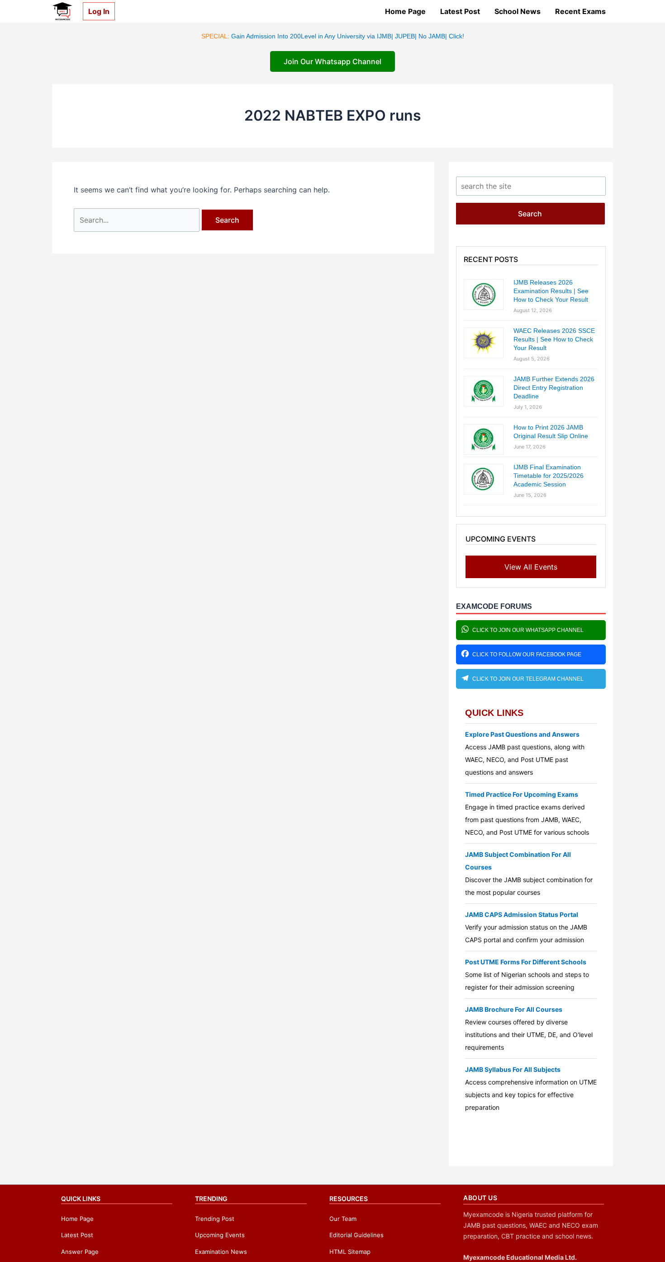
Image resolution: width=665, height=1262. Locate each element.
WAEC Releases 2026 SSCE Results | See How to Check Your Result (554, 339)
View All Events (530, 566)
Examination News (221, 1251)
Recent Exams (580, 11)
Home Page (405, 11)
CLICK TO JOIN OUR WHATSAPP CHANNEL (528, 630)
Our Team (342, 1218)
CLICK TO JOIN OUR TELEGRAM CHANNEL (528, 679)
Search (530, 213)
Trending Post (214, 1218)
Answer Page (80, 1251)
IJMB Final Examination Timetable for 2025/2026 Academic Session (548, 475)
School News (517, 11)
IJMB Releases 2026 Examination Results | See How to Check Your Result (551, 291)
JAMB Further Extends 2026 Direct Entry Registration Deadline (553, 387)
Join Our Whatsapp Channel (332, 61)
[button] (95, 11)
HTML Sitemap (349, 1251)
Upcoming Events (220, 1235)
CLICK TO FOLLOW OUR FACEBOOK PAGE (526, 654)
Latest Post (460, 11)
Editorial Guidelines (356, 1235)
